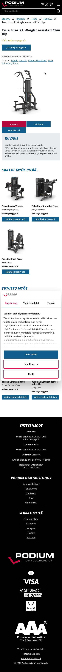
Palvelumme (31, 488)
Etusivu (6, 18)
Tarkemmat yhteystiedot (31, 464)
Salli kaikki (31, 354)
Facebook (31, 523)
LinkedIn (31, 532)
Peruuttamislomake (31, 658)
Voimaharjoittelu (10, 63)
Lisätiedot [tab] (38, 124)
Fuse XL (47, 18)
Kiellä (31, 374)
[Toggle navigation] (58, 4)
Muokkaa (29, 364)
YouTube (31, 537)
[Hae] (58, 11)
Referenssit (31, 502)
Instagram (31, 528)
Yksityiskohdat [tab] (31, 303)
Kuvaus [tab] (14, 124)
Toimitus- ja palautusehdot (31, 649)
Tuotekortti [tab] (14, 130)
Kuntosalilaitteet (31, 484)
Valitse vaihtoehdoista (15, 397)
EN (42, 4)
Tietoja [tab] (51, 303)
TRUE (34, 18)
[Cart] (51, 4)
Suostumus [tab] (11, 303)
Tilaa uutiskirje (31, 519)
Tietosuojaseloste (31, 653)
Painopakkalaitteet (37, 60)
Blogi (31, 498)
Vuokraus (31, 493)
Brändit (20, 18)
